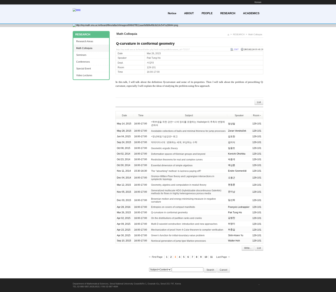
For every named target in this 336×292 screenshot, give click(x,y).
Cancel (223, 269)
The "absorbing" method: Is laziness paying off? (176, 171)
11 (211, 257)
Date (124, 115)
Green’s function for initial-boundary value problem (178, 235)
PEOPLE (207, 13)
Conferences (83, 61)
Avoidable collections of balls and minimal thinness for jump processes (188, 131)
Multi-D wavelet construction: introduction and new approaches (184, 224)
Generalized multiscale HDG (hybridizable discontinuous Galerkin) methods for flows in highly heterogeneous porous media (186, 192)
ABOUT (189, 13)
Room (256, 115)
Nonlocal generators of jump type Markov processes (178, 241)
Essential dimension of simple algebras (171, 165)
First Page (157, 257)
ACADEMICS (251, 13)
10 (206, 257)
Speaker (239, 115)
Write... (247, 248)
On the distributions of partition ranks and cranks (176, 218)
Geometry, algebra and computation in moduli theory (178, 185)
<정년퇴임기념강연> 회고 (164, 136)
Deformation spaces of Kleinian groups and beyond (178, 154)
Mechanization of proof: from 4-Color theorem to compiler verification (187, 229)
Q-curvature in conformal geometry (145, 43)
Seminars (81, 55)
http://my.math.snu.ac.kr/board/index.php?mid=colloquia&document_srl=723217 (153, 49)
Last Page (221, 257)
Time (141, 115)
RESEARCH (227, 13)
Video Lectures (84, 75)
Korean (258, 2)
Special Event (83, 68)
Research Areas (84, 41)
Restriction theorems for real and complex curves (177, 159)
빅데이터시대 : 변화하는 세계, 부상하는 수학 (174, 142)
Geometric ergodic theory (164, 148)
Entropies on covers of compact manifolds (173, 207)
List (259, 102)
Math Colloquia (255, 34)
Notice (172, 13)
